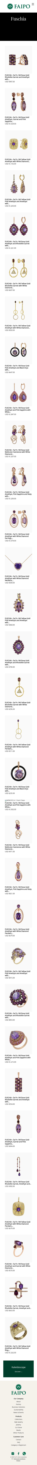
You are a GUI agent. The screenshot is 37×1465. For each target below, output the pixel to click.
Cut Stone (18, 1427)
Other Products (18, 1433)
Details (10, 84)
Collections (18, 1419)
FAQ (18, 1442)
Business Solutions (18, 1407)
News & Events (18, 1412)
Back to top (18, 1462)
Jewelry (18, 1425)
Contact (18, 1439)
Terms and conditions (19, 1459)
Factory (18, 1404)
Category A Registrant (18, 1445)
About (18, 1401)
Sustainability (18, 1410)
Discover (18, 1371)
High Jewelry (18, 1422)
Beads (18, 1430)
